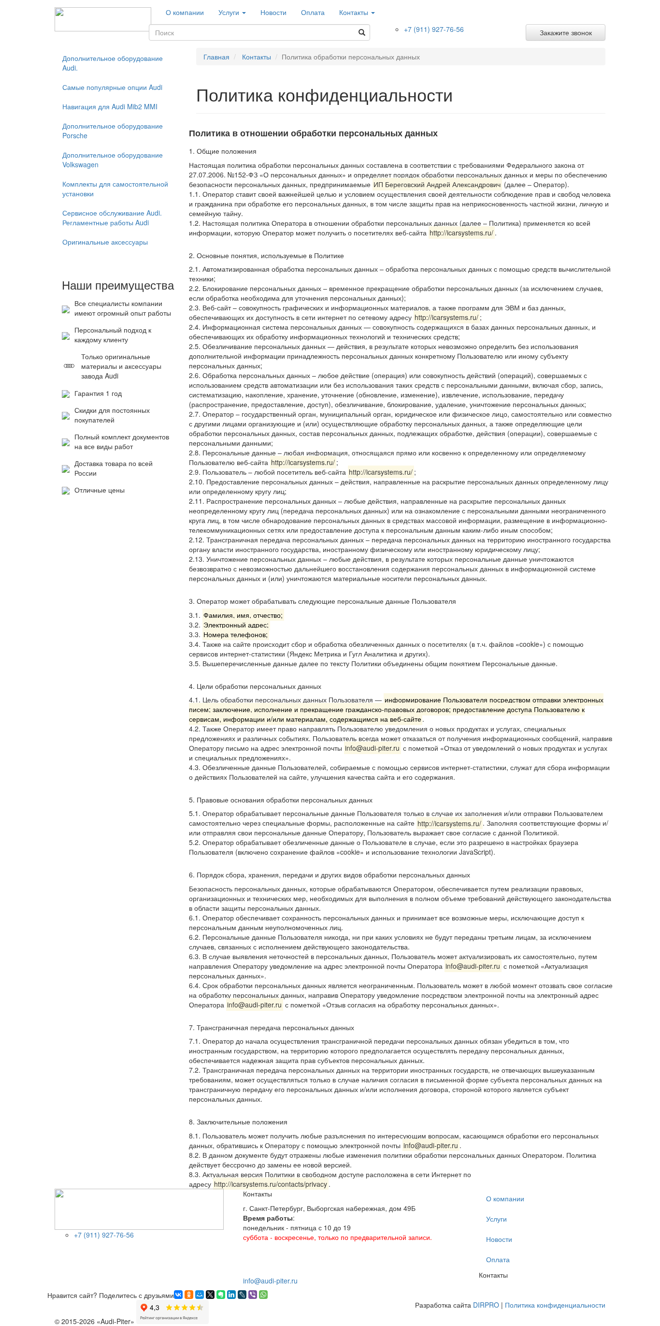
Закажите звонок (566, 32)
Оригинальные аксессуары (105, 242)
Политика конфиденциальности (555, 1305)
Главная (216, 56)
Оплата (313, 12)
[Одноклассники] (189, 1294)
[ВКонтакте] (178, 1294)
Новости (273, 12)
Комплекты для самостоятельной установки (115, 188)
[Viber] (252, 1294)
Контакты (354, 12)
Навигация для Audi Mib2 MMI (110, 106)
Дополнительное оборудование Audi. (112, 63)
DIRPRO (486, 1305)
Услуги (229, 12)
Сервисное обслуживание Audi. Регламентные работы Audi (112, 217)
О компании (185, 12)
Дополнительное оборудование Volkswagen (112, 159)
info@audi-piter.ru (270, 1280)
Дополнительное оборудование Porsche (112, 130)
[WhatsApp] (263, 1294)
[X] (210, 1294)
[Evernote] (220, 1294)
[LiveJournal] (242, 1294)
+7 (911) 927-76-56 (434, 29)
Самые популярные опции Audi (112, 87)
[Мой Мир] (199, 1294)
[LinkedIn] (231, 1294)
